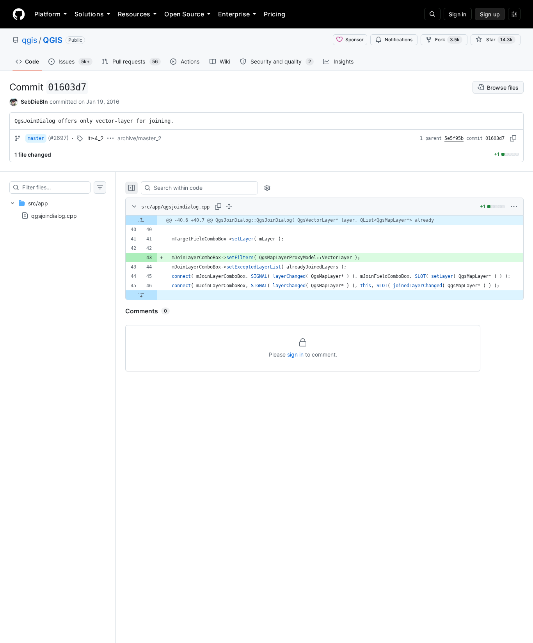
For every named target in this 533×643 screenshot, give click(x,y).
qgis (29, 40)
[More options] (514, 206)
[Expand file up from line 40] (141, 220)
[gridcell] (324, 220)
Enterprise (234, 14)
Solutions (89, 14)
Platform (47, 14)
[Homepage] (18, 14)
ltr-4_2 (95, 138)
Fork (447, 39)
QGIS (52, 40)
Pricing (274, 14)
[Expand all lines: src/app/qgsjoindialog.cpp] (229, 206)
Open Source (184, 14)
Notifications (398, 39)
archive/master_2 (139, 138)
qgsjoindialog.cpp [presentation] (54, 215)
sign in (295, 354)
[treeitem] (57, 209)
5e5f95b (454, 138)
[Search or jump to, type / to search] (432, 14)
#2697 (58, 137)
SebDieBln (34, 101)
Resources (134, 14)
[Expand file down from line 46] (141, 295)
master (36, 138)
